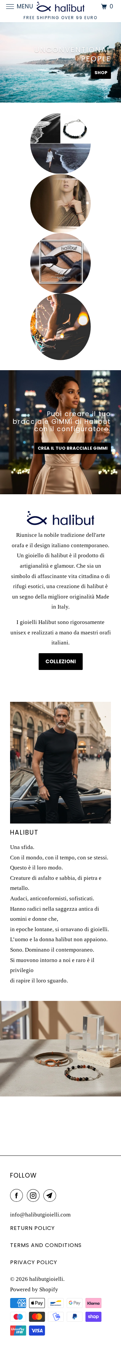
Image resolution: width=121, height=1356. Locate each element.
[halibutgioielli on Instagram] (34, 1195)
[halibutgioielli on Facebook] (18, 1195)
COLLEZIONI (60, 661)
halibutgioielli (46, 1279)
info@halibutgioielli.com (40, 1214)
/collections (60, 1048)
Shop (101, 72)
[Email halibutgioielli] (51, 1195)
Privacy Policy (33, 1262)
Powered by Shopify (34, 1289)
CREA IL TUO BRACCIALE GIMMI (73, 448)
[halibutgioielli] (60, 6)
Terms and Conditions (46, 1245)
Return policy (32, 1228)
